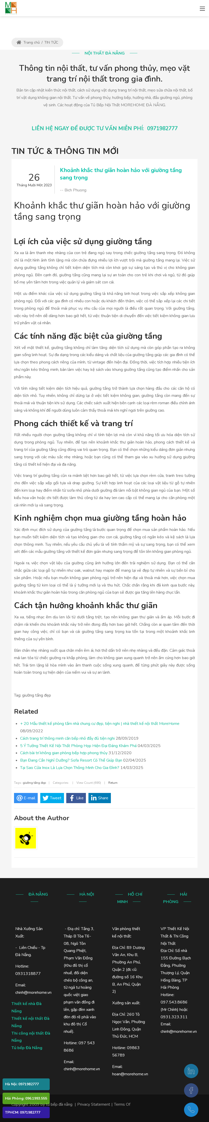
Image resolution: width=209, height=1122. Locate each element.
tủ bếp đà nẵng (59, 1104)
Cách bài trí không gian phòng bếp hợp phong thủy (64, 753)
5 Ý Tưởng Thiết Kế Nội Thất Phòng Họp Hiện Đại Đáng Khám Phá (78, 746)
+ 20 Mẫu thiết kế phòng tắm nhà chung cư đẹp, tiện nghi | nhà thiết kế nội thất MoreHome (99, 723)
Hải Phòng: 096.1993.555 (26, 1098)
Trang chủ (31, 42)
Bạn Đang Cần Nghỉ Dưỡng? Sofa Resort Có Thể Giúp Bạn (71, 760)
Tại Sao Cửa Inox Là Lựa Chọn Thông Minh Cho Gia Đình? (69, 768)
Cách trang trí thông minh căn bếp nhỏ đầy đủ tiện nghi (67, 738)
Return (112, 783)
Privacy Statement (93, 1104)
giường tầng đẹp (34, 783)
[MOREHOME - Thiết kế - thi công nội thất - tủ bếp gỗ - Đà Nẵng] (11, 8)
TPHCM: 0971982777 (22, 1112)
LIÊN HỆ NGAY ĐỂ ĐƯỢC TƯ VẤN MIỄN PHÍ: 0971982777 (105, 128)
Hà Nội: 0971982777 (22, 1084)
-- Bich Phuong (73, 190)
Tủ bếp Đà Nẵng (26, 1048)
